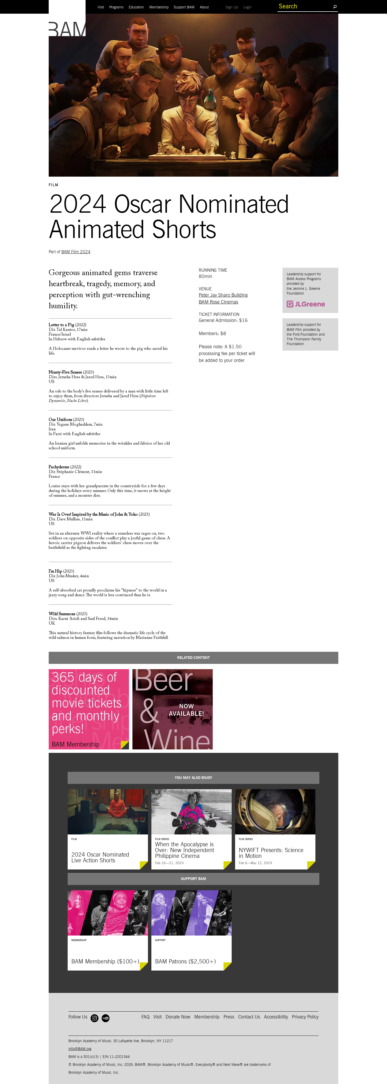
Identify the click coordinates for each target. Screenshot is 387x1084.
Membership (158, 7)
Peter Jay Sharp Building (223, 295)
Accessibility (276, 1017)
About (204, 7)
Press (229, 1017)
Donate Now (178, 1017)
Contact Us (249, 1017)
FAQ (145, 1017)
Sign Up (233, 7)
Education (136, 7)
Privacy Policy (305, 1017)
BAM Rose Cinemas (218, 302)
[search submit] (334, 6)
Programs (116, 7)
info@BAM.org (79, 1049)
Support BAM (184, 7)
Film (54, 185)
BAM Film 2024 (76, 252)
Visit (101, 7)
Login (248, 7)
